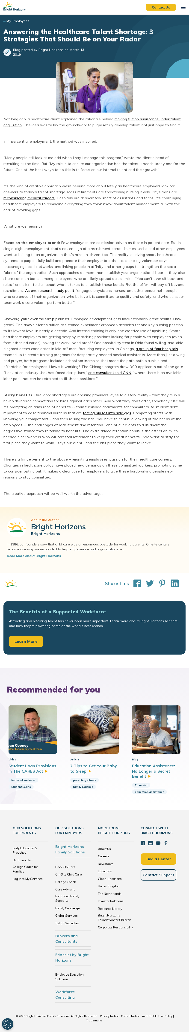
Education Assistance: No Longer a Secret (153, 771)
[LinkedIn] (150, 843)
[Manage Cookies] (7, 1024)
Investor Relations (111, 901)
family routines (83, 786)
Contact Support (158, 875)
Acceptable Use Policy (157, 1016)
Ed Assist (141, 785)
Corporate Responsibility (115, 927)
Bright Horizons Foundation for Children (114, 917)
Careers (103, 856)
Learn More (26, 641)
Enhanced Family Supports (67, 898)
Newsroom (105, 864)
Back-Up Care (65, 867)
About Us (104, 849)
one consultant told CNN (109, 372)
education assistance (149, 792)
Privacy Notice (109, 1016)
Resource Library (110, 908)
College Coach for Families (25, 869)
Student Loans (21, 786)
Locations (105, 871)
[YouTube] (158, 843)
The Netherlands (109, 894)
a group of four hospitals (157, 348)
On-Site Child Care (68, 874)
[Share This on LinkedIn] (172, 583)
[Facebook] (143, 843)
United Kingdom (109, 886)
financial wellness (23, 780)
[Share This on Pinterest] (160, 583)
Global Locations (110, 879)
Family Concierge (67, 908)
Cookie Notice (130, 1016)
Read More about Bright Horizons (34, 556)
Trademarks (94, 1020)
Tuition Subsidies (67, 923)
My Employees (17, 21)
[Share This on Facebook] (135, 583)
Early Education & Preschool (25, 850)
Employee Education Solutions (69, 977)
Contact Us (161, 7)
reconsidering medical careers (29, 198)
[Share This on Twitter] (147, 583)
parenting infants (84, 780)
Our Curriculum (23, 860)
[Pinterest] (166, 843)
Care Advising (65, 889)
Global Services (66, 915)
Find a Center (158, 859)
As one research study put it (49, 290)
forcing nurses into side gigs (107, 413)
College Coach (65, 882)
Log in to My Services (28, 879)
